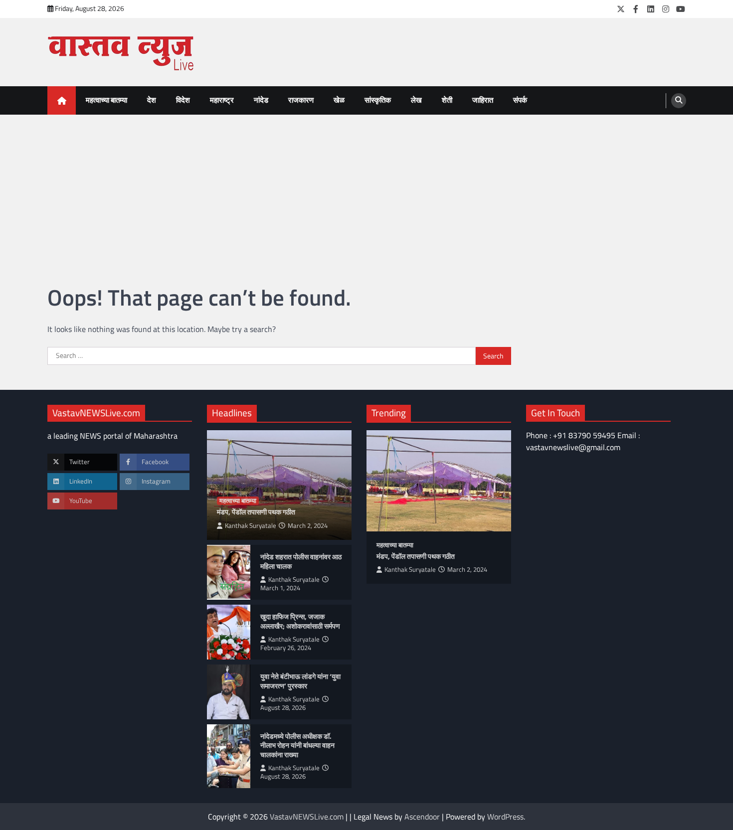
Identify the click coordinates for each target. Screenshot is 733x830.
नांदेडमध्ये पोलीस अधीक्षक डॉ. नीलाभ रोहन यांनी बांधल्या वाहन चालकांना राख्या (297, 746)
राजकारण (301, 100)
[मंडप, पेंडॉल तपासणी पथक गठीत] (438, 480)
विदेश (183, 100)
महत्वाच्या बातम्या (106, 100)
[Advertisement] (366, 189)
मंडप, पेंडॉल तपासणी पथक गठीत (256, 512)
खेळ (339, 100)
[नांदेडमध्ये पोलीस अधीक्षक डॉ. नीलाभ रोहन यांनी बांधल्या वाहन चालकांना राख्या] (228, 756)
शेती (447, 100)
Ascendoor (422, 817)
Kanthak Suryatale (250, 525)
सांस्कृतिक (378, 100)
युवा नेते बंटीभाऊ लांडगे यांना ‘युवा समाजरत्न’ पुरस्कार (300, 681)
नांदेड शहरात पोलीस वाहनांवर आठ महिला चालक (301, 561)
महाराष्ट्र (222, 100)
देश (151, 100)
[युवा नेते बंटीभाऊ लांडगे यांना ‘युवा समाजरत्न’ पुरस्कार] (228, 691)
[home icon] (61, 100)
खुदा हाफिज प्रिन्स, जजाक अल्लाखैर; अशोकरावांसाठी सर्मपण (300, 621)
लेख (416, 100)
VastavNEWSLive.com (307, 817)
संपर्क (520, 100)
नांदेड (261, 100)
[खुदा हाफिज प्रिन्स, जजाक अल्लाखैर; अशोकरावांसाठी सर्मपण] (228, 632)
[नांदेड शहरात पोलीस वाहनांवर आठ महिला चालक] (228, 572)
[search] (678, 100)
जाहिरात (482, 100)
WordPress (505, 817)
